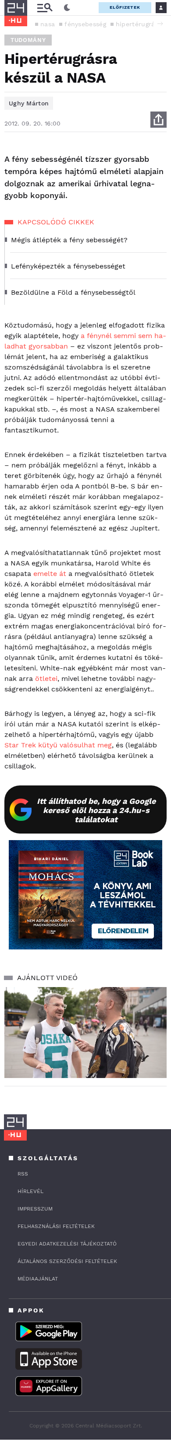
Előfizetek (125, 7)
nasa (47, 24)
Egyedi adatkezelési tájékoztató (67, 1244)
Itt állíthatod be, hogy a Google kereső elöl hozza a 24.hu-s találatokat (96, 810)
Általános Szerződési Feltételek (67, 1261)
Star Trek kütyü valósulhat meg (58, 745)
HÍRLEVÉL (30, 1191)
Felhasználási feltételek (56, 1226)
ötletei (46, 678)
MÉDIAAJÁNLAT (38, 1279)
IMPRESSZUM (35, 1209)
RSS (23, 1174)
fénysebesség (85, 24)
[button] (160, 23)
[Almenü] (45, 7)
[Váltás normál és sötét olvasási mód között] (67, 8)
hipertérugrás (137, 24)
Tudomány (28, 40)
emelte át (49, 573)
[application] (85, 1032)
